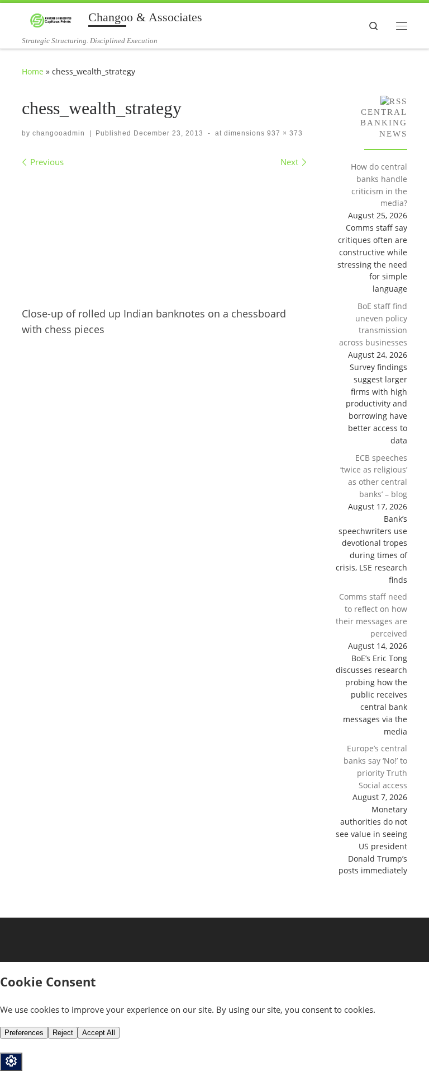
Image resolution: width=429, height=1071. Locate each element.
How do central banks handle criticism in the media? (379, 184)
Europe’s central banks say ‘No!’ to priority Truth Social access (375, 766)
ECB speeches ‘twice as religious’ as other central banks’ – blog (373, 475)
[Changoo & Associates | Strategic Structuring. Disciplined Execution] (53, 19)
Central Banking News (383, 122)
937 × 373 (284, 133)
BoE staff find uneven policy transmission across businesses (373, 324)
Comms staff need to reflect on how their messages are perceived (371, 614)
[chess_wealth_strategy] (164, 233)
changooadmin (58, 133)
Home (33, 71)
